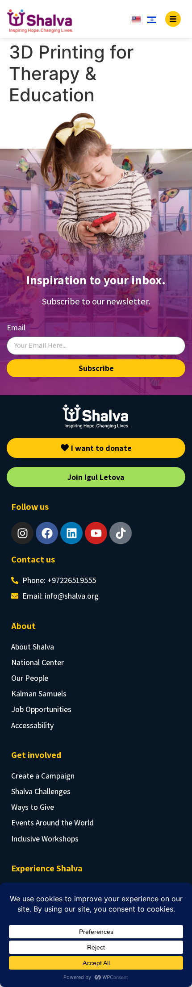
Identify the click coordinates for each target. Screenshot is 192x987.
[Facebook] (47, 533)
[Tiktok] (120, 533)
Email (16, 328)
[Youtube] (96, 533)
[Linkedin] (71, 533)
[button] (173, 19)
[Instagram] (22, 533)
